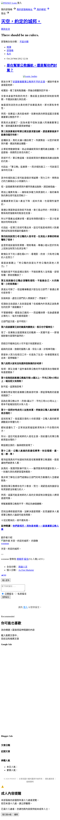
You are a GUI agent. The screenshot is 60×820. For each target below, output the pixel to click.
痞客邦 (20, 559)
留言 (26, 559)
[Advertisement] (12, 690)
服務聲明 (30, 782)
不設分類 (24, 41)
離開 (16, 815)
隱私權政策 (49, 779)
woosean (5, 543)
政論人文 (22, 567)
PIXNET (13, 779)
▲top (3, 575)
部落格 (10, 50)
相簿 (9, 47)
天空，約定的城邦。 (21, 21)
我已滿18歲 (6, 815)
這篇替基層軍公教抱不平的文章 (29, 82)
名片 (9, 54)
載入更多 (5, 580)
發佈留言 (5, 597)
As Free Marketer (26, 570)
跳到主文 (5, 29)
